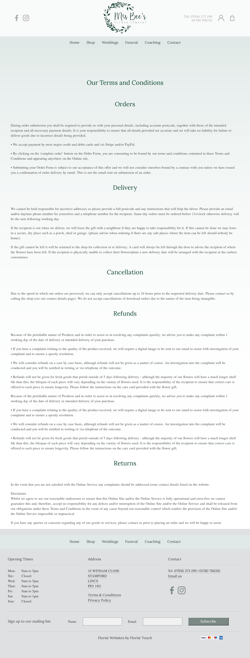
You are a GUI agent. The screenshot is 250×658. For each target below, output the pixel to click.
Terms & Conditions (104, 595)
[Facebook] (16, 18)
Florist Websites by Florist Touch (125, 638)
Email (132, 621)
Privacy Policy (99, 600)
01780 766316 (202, 20)
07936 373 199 (201, 16)
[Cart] (234, 18)
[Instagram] (26, 18)
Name (72, 621)
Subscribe (208, 621)
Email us (175, 576)
